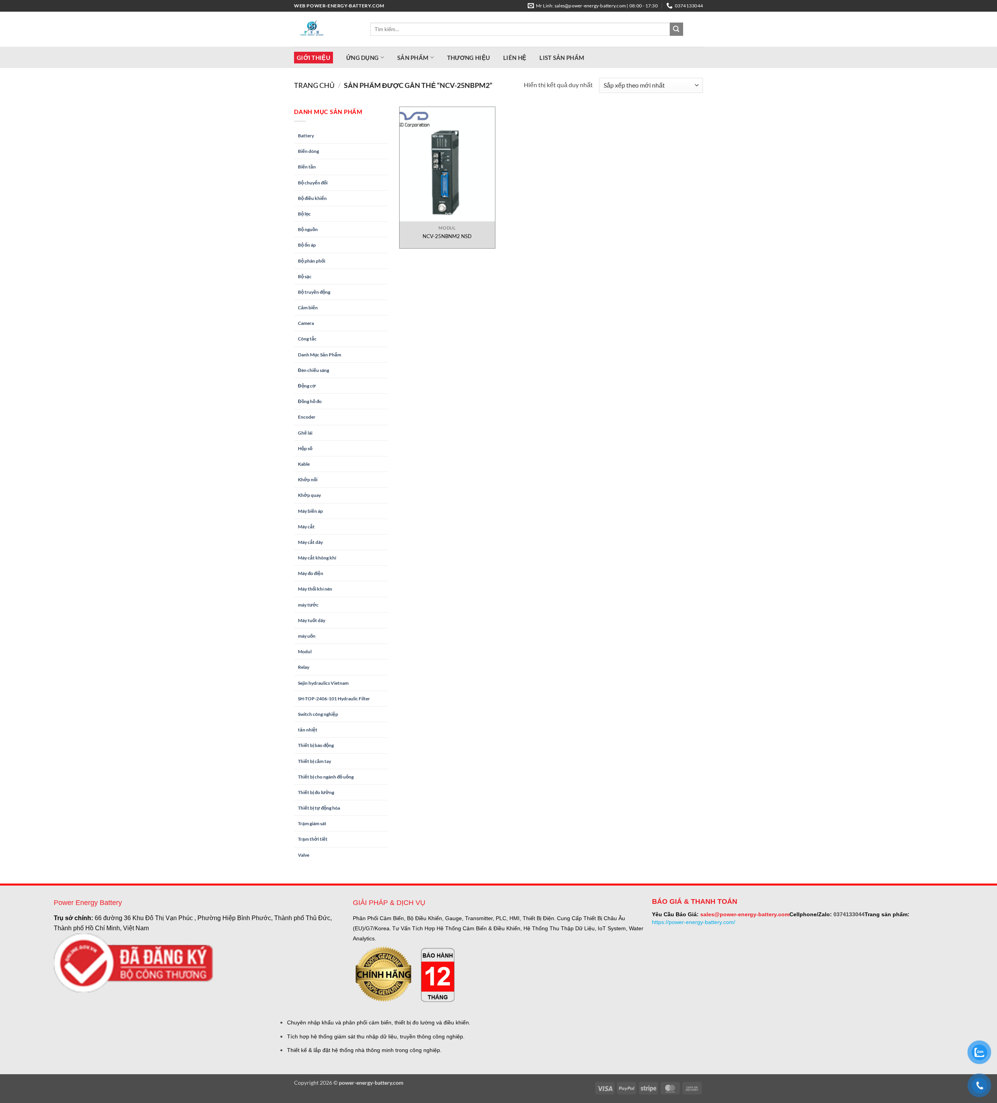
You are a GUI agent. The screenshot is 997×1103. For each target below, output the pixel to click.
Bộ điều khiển (312, 198)
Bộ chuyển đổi (313, 183)
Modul (305, 651)
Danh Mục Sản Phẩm (319, 355)
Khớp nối (307, 479)
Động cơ (307, 386)
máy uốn (306, 636)
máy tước (308, 605)
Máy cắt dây (310, 542)
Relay (303, 667)
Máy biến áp (310, 511)
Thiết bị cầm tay (314, 761)
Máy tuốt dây (311, 620)
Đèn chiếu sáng (313, 370)
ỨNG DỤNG (362, 57)
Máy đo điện (310, 573)
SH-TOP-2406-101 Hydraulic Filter (334, 698)
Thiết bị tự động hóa (319, 808)
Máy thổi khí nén (315, 589)
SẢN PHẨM (412, 57)
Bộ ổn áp (307, 245)
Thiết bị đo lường (316, 792)
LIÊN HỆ (514, 57)
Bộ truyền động (314, 292)
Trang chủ (314, 85)
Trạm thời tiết (313, 839)
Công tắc (307, 339)
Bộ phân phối (311, 261)
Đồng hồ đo (310, 401)
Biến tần (307, 167)
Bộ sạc (305, 276)
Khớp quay (309, 495)
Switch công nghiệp (318, 714)
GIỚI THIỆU (313, 57)
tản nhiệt (307, 730)
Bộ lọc (304, 214)
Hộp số (305, 448)
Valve (303, 855)
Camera (306, 323)
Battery (306, 136)
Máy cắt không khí (317, 558)
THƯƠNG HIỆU (468, 57)
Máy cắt (306, 527)
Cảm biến (308, 307)
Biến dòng (308, 151)
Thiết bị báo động (316, 745)
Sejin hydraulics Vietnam (323, 683)
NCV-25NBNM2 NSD (447, 236)
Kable (304, 464)
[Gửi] (676, 29)
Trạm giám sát (312, 823)
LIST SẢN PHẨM (561, 57)
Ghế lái (305, 433)
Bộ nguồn (308, 229)
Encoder (306, 417)
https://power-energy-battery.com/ (693, 922)
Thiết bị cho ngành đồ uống (326, 777)
